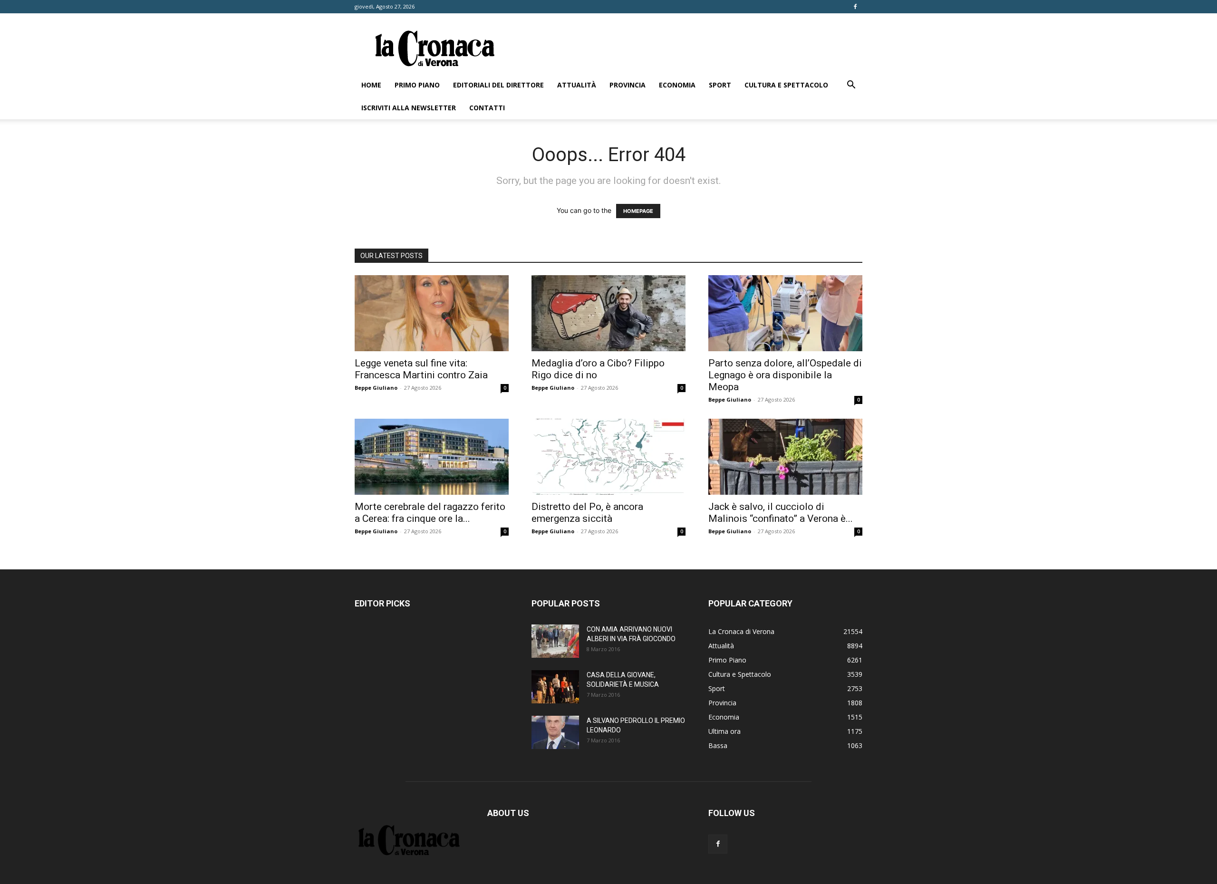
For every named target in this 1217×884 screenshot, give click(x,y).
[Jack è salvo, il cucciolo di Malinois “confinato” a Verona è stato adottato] (785, 457)
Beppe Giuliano (376, 387)
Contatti (487, 107)
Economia (677, 84)
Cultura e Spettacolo (786, 84)
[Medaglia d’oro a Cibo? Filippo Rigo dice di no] (608, 313)
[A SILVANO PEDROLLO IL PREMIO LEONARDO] (555, 732)
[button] (851, 85)
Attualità (576, 84)
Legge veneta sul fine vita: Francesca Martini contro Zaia (421, 369)
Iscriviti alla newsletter (408, 107)
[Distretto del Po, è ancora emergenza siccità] (608, 457)
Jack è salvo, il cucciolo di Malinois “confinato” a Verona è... (780, 512)
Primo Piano (417, 84)
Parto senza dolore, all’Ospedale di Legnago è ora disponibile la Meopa (785, 375)
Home (371, 84)
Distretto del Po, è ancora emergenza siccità (587, 512)
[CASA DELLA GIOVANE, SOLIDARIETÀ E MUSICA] (555, 686)
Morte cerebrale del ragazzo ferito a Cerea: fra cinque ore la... (430, 512)
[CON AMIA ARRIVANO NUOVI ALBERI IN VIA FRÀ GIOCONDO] (555, 641)
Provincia (627, 84)
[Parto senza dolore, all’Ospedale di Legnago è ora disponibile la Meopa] (785, 313)
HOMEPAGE (638, 211)
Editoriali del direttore (498, 84)
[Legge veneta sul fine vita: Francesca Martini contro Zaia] (432, 313)
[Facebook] (855, 6)
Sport (720, 84)
